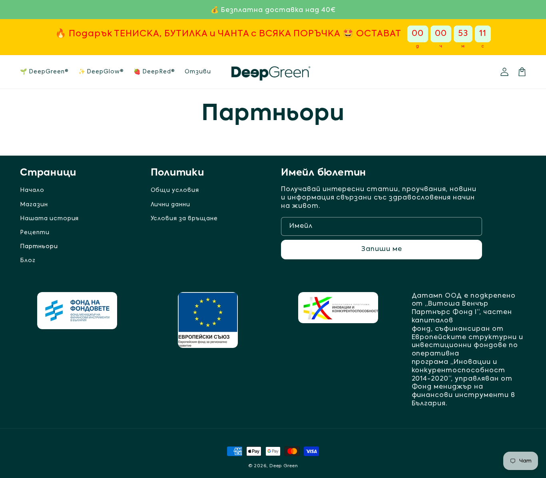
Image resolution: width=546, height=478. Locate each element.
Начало (32, 190)
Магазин (34, 204)
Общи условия (175, 190)
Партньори (39, 246)
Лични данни (171, 204)
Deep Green (283, 466)
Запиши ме (381, 249)
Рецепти (35, 232)
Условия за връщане (184, 218)
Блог (28, 260)
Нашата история (49, 218)
